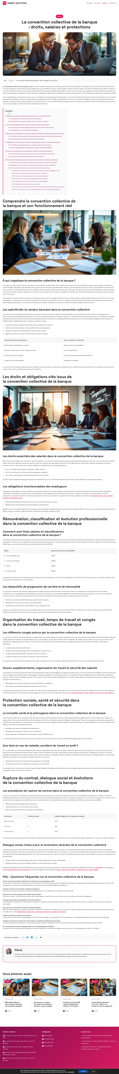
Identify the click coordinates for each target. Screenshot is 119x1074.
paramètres (71, 1072)
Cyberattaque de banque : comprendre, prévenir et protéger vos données (42, 912)
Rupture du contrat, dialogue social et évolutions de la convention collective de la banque (32, 160)
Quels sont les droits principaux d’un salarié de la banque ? (31, 176)
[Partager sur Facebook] (27, 937)
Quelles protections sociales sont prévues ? (27, 184)
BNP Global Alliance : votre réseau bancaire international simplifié (13, 1004)
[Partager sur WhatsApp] (36, 937)
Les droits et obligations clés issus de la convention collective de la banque (28, 125)
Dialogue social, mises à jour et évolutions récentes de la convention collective (33, 165)
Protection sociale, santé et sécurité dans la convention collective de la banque (29, 151)
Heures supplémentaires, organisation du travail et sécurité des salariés (31, 147)
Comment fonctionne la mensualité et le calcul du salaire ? (31, 178)
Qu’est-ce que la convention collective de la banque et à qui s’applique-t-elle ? (37, 170)
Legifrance (98, 867)
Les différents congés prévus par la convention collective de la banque (31, 145)
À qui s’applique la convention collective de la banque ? (26, 118)
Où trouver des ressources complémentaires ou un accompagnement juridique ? (37, 189)
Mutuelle (90, 3)
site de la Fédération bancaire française (16, 870)
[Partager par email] (41, 937)
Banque (105, 3)
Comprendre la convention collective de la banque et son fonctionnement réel (28, 116)
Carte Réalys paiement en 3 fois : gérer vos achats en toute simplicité (102, 1004)
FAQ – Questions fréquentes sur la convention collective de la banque (30, 168)
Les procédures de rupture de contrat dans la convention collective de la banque (34, 162)
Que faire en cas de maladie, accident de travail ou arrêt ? (27, 156)
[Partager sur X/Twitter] (22, 937)
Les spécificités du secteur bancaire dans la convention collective (29, 121)
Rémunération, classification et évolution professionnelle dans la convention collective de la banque (35, 133)
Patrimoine (112, 3)
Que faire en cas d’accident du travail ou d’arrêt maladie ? (31, 181)
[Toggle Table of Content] (8, 113)
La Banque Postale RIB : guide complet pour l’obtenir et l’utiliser (71, 1004)
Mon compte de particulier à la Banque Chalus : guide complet (77, 870)
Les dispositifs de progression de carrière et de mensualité (27, 139)
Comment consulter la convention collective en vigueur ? (31, 173)
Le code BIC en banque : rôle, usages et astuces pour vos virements (92, 693)
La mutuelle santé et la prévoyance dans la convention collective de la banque (33, 154)
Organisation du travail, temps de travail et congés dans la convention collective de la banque (33, 142)
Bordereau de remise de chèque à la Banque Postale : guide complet (43, 1004)
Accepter (83, 1071)
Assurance (97, 3)
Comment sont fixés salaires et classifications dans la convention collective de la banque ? (36, 136)
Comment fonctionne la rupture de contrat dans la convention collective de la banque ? (40, 187)
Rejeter (94, 1071)
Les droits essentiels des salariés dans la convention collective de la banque (32, 127)
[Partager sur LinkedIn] (32, 937)
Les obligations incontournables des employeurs (25, 130)
